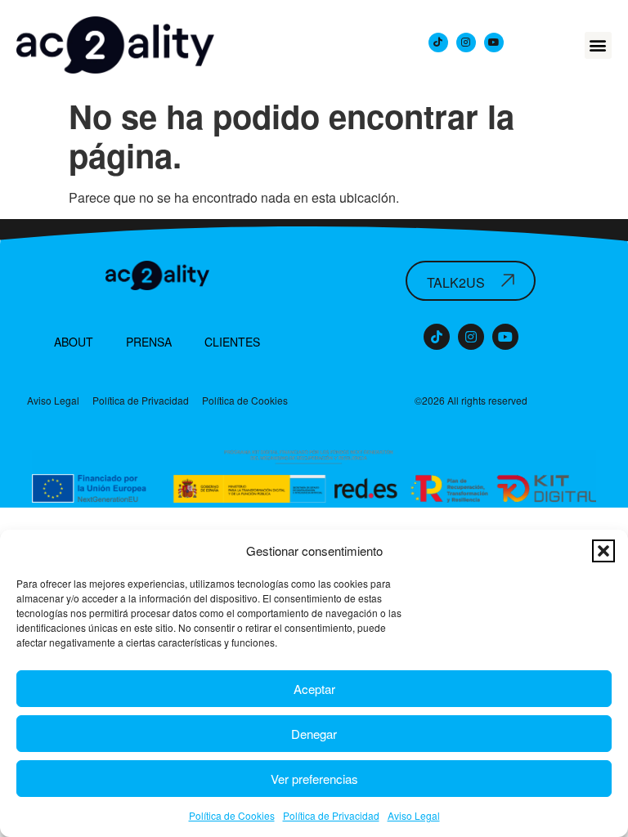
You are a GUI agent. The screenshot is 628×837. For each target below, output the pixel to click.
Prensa (149, 341)
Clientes (232, 341)
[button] (603, 551)
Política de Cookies (232, 815)
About (73, 341)
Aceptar (314, 688)
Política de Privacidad (331, 815)
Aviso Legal (414, 815)
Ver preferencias (314, 778)
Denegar (314, 733)
